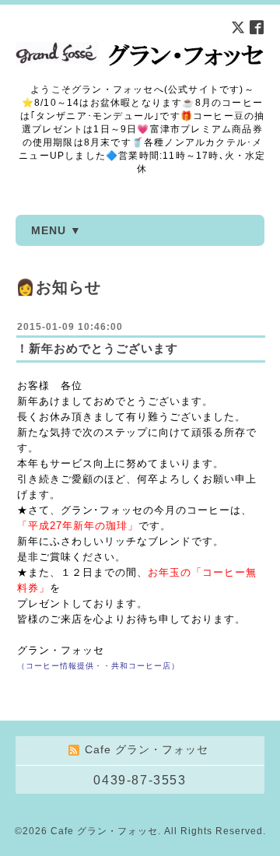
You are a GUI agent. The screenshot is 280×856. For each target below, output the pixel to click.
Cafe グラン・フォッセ (104, 831)
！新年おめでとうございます (97, 348)
